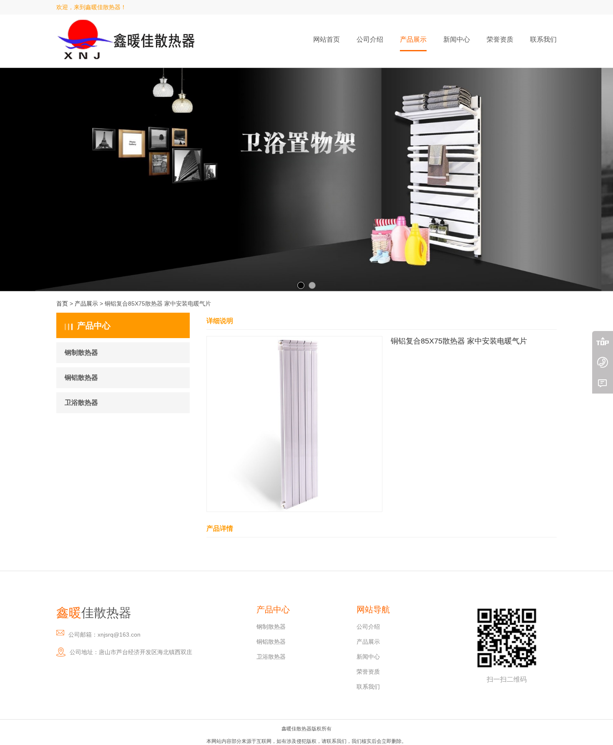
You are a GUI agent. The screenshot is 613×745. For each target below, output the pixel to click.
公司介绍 (368, 626)
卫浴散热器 (81, 402)
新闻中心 (368, 656)
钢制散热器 (81, 352)
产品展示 (86, 303)
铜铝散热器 (81, 377)
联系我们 (368, 686)
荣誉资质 (368, 671)
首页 (62, 303)
